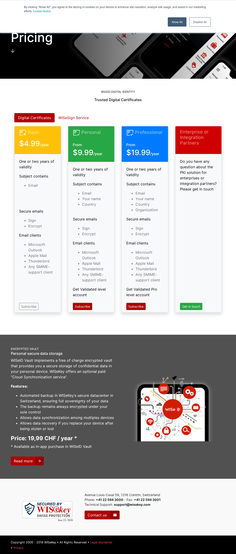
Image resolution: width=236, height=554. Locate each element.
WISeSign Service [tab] (73, 117)
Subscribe (28, 306)
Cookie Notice (42, 11)
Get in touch (191, 306)
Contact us (98, 515)
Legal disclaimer (101, 542)
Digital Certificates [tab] (34, 117)
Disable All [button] (200, 22)
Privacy (18, 548)
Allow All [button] (177, 22)
